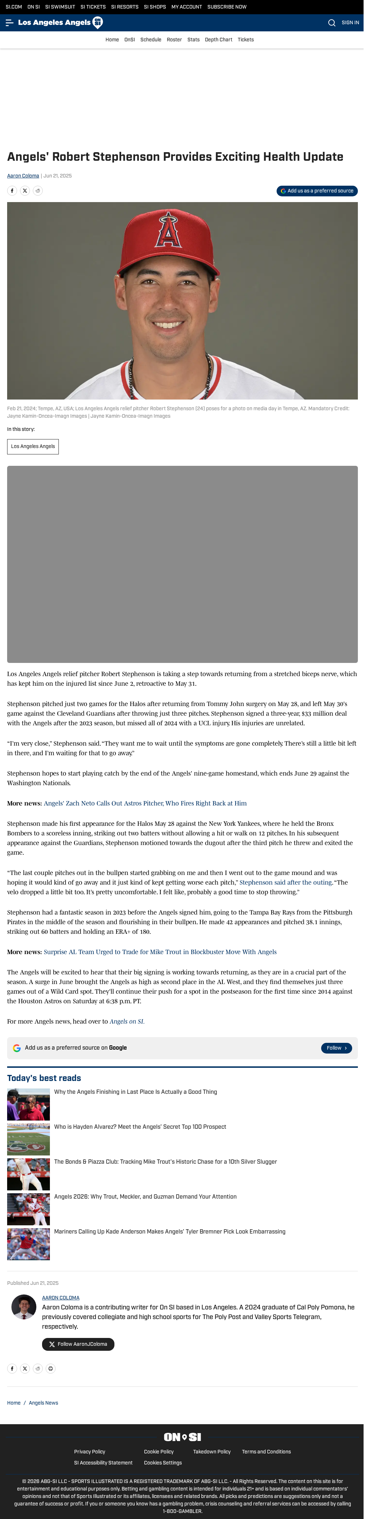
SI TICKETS (93, 7)
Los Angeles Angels (33, 446)
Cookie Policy (159, 1452)
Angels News (43, 1403)
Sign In (350, 23)
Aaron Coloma (23, 176)
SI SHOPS (155, 7)
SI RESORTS (125, 7)
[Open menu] (10, 23)
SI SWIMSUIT (60, 7)
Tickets (246, 40)
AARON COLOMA (60, 1298)
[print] (51, 1369)
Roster (174, 40)
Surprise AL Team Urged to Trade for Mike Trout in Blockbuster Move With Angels (159, 952)
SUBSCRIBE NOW (227, 7)
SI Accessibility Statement (103, 1463)
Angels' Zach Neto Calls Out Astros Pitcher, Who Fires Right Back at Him (145, 803)
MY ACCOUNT (186, 7)
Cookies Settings (163, 1463)
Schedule (150, 40)
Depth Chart (218, 40)
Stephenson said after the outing (286, 882)
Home (112, 40)
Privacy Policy (89, 1452)
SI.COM (14, 7)
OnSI (129, 40)
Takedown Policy (212, 1452)
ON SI (33, 7)
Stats (193, 40)
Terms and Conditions (266, 1452)
